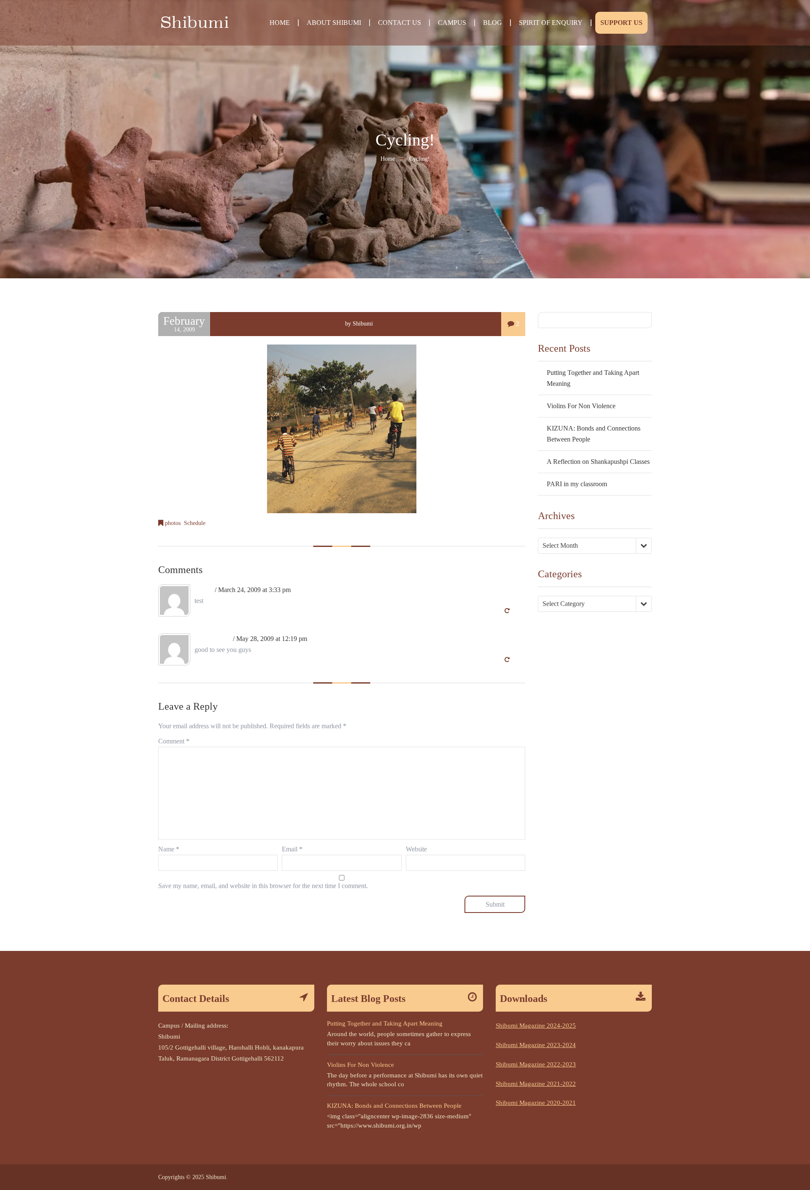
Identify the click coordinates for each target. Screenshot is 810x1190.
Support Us (621, 22)
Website (416, 849)
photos (173, 523)
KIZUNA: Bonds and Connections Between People (394, 1105)
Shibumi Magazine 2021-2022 (536, 1083)
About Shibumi (334, 22)
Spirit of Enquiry (551, 22)
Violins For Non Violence (581, 405)
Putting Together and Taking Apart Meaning (385, 1023)
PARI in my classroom (577, 483)
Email (292, 849)
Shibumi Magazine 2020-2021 (536, 1102)
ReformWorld (212, 638)
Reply (517, 611)
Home (280, 22)
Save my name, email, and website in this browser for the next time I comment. (263, 885)
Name (168, 849)
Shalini (203, 589)
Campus (452, 22)
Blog (492, 22)
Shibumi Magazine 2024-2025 (536, 1025)
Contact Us (399, 22)
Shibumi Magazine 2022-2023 (536, 1064)
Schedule (194, 523)
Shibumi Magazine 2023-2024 (536, 1045)
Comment (173, 741)
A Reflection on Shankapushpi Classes (598, 461)
